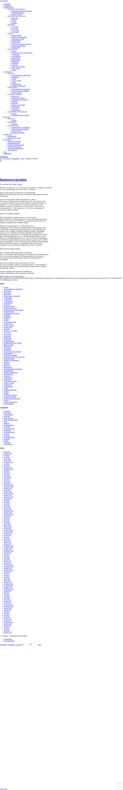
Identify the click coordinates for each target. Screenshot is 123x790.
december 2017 (8, 530)
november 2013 (8, 606)
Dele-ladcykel (8, 303)
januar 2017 (7, 544)
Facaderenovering (9, 428)
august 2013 (7, 610)
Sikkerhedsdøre (8, 371)
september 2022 (8, 469)
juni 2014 (7, 594)
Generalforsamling (9, 432)
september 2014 (8, 589)
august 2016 (7, 552)
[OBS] (8, 161)
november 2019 (8, 493)
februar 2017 (8, 542)
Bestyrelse (7, 416)
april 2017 (7, 539)
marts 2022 (7, 476)
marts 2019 (7, 507)
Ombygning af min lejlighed (12, 352)
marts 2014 (7, 599)
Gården (6, 320)
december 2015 (8, 565)
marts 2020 (7, 490)
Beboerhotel (7, 292)
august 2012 (7, 625)
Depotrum (7, 305)
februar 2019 (8, 509)
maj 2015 (7, 577)
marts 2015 (7, 580)
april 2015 (7, 579)
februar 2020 (8, 492)
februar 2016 (8, 561)
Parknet (6, 441)
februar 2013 (8, 619)
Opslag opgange (9, 276)
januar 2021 (7, 483)
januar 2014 (7, 603)
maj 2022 (7, 474)
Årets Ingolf (7, 291)
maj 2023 (7, 466)
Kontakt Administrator (10, 402)
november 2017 (8, 532)
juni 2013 (7, 613)
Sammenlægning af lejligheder (13, 369)
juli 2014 (6, 592)
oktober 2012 (8, 624)
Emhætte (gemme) (9, 306)
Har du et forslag (9, 325)
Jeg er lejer (7, 332)
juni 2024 (7, 455)
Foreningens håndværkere (12, 313)
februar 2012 (8, 632)
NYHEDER (4, 157)
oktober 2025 (8, 453)
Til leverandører (8, 404)
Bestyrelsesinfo (8, 418)
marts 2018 (7, 525)
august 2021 (7, 478)
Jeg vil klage (7, 334)
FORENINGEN (9, 312)
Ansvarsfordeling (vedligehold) (13, 289)
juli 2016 (6, 554)
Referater (6, 364)
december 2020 (8, 485)
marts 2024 (7, 459)
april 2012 (7, 631)
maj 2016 (7, 558)
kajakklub (7, 439)
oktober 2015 (8, 568)
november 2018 (8, 511)
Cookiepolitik (8, 298)
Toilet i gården (8, 378)
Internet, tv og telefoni (10, 331)
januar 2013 (7, 620)
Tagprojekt (7, 442)
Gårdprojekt (7, 430)
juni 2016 (7, 556)
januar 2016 (7, 563)
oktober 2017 (8, 533)
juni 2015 (7, 575)
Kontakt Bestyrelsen (10, 397)
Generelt (6, 434)
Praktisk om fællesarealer (11, 360)
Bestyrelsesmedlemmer (11, 420)
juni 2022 (7, 473)
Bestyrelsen (7, 294)
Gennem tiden (8, 324)
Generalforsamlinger (10, 322)
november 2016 (8, 547)
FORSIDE (7, 315)
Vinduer (6, 393)
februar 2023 (8, 467)
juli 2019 (6, 500)
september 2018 (8, 514)
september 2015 (8, 570)
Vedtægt (6, 391)
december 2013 (8, 605)
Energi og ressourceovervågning (13, 310)
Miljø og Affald (8, 345)
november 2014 (8, 586)
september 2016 (8, 551)
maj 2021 (7, 479)
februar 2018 (8, 526)
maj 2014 (7, 596)
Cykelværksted (8, 301)
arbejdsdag (7, 411)
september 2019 (8, 497)
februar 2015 (8, 582)
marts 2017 (7, 540)
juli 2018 (6, 518)
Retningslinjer (8, 367)
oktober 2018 (8, 513)
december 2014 (8, 584)
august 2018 (7, 516)
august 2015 (7, 572)
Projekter (6, 362)
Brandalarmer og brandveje (12, 296)
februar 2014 (8, 601)
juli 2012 (6, 627)
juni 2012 (7, 629)
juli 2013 (6, 612)
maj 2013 (7, 615)
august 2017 (7, 535)
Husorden (7, 329)
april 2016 (7, 559)
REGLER (7, 365)
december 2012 (8, 622)
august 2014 (7, 591)
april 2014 (7, 598)
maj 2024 (7, 457)
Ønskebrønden (8, 353)
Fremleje (6, 318)
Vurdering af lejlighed (10, 395)
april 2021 (7, 481)
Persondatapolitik (9, 358)
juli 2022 (6, 471)
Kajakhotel (7, 336)
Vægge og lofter (9, 383)
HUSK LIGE (8, 327)
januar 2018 (7, 528)
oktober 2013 (8, 608)
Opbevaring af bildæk (10, 355)
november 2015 (8, 566)
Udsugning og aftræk (10, 381)
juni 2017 (7, 537)
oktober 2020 (8, 488)
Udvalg (6, 400)
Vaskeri (6, 388)
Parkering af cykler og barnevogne (14, 357)
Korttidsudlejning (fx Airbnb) (13, 343)
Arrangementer (8, 415)
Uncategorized (8, 444)
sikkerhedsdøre (19, 276)
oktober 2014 (8, 587)
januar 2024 (7, 460)
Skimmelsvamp (8, 374)
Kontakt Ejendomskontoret (12, 398)
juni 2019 (7, 502)
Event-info (7, 427)
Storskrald (7, 376)
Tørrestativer (8, 379)
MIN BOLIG (8, 346)
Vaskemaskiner (8, 386)
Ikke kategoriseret (9, 437)
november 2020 (8, 486)
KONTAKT (7, 339)
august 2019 (7, 499)
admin (20, 184)
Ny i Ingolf (7, 348)
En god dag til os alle (10, 308)
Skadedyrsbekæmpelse (11, 372)
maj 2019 (7, 504)
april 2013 (7, 617)
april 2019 (7, 506)
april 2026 (7, 452)
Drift (14, 184)
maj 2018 (7, 521)
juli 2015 (6, 573)
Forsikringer (7, 317)
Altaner (6, 287)
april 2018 (7, 523)
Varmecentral (8, 385)
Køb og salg (7, 338)
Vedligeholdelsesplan (10, 390)
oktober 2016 (8, 549)
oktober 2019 (8, 495)
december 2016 (8, 546)
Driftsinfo (7, 423)
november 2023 (8, 462)
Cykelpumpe (8, 299)
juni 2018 (7, 519)
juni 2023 (7, 464)
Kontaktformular (9, 341)
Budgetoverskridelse (13, 179)
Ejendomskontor (9, 425)
